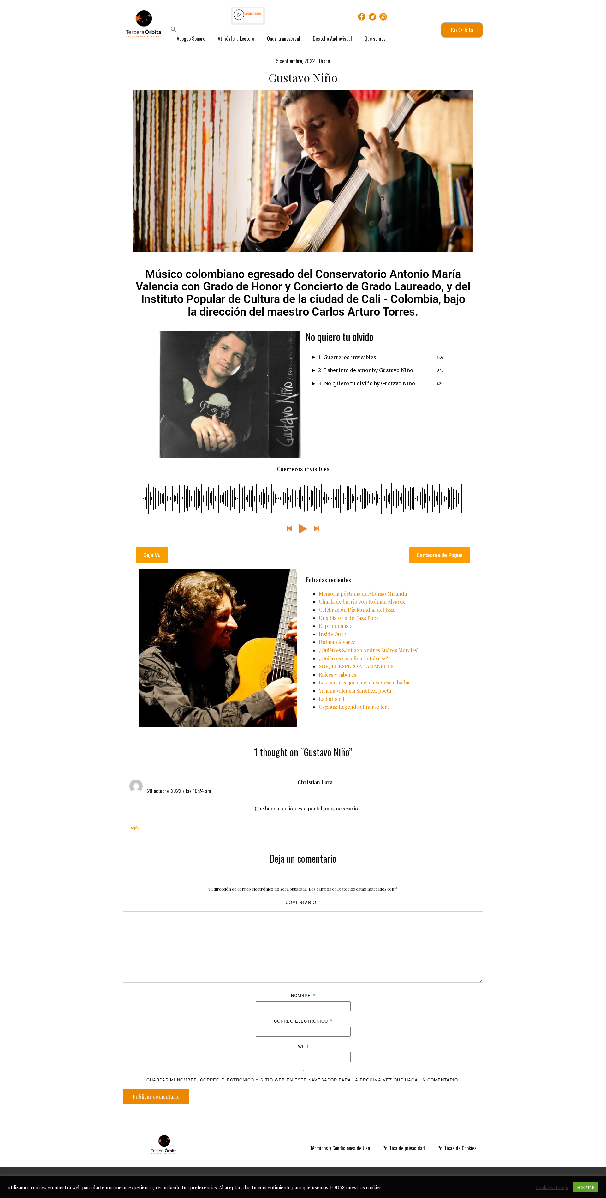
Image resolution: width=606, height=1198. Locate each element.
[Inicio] (163, 1144)
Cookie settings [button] (552, 1187)
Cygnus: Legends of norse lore (354, 706)
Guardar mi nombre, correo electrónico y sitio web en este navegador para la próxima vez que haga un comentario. (303, 1080)
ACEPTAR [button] (585, 1187)
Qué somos (375, 38)
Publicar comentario (156, 1096)
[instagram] (383, 17)
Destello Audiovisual (332, 38)
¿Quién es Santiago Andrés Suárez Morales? (369, 650)
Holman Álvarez (337, 642)
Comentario (303, 902)
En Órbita (462, 30)
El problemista (336, 626)
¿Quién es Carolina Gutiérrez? (353, 658)
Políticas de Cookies (457, 1148)
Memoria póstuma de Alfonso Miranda (363, 593)
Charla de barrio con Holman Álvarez (362, 601)
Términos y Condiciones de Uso (340, 1148)
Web (303, 1046)
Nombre (303, 995)
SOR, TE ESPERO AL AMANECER (356, 666)
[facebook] (361, 17)
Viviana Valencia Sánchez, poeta (355, 690)
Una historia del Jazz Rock (349, 618)
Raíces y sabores (337, 674)
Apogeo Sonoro (191, 38)
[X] (372, 17)
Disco (324, 61)
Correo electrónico (303, 1021)
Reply (134, 827)
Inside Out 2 (333, 634)
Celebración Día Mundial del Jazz (357, 609)
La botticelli (332, 698)
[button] (173, 30)
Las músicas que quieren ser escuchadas (364, 682)
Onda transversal (283, 38)
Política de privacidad (404, 1148)
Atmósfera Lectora (236, 38)
